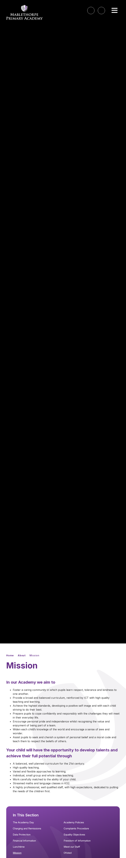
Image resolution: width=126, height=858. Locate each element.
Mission (34, 655)
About (22, 655)
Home (10, 655)
